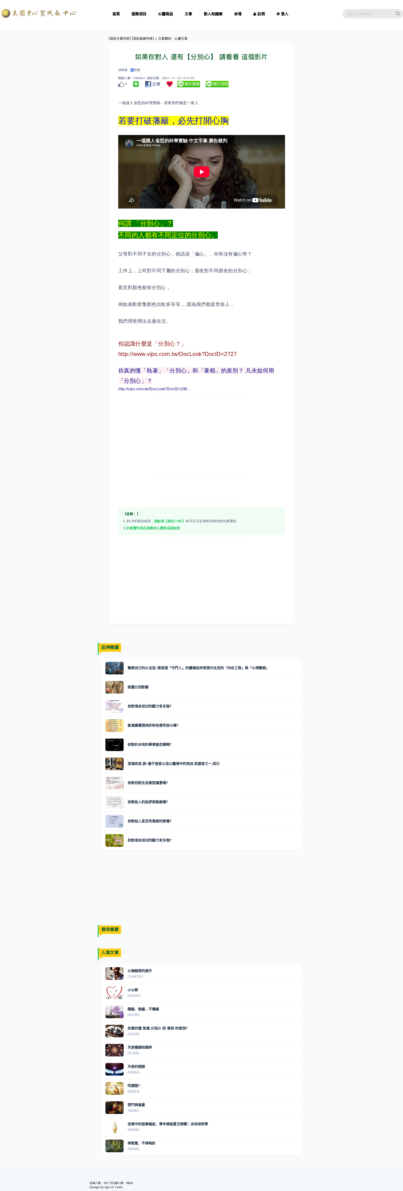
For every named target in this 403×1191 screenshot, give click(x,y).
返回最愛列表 (143, 38)
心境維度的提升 (140, 970)
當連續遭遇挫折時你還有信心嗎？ (154, 725)
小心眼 (133, 989)
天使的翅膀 (136, 1066)
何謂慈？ (135, 1085)
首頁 (116, 13)
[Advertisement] (201, 439)
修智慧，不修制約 (142, 1143)
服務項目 (139, 13)
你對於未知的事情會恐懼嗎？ (150, 744)
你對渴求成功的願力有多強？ (150, 706)
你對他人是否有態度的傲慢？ (150, 821)
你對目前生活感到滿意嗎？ (149, 782)
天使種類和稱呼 (140, 1047)
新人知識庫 (213, 13)
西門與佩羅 (136, 1104)
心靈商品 (165, 13)
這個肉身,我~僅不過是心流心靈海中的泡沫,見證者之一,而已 (174, 763)
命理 (238, 13)
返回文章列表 (119, 38)
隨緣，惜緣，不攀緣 (143, 1009)
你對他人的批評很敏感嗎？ (149, 801)
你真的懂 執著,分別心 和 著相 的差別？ (158, 1028)
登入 (284, 13)
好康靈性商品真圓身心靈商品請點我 (153, 528)
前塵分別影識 (138, 686)
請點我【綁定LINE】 (170, 521)
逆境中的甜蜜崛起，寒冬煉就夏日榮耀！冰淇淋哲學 (168, 1123)
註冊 (261, 13)
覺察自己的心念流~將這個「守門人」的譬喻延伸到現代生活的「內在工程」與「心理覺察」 (198, 667)
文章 (188, 13)
